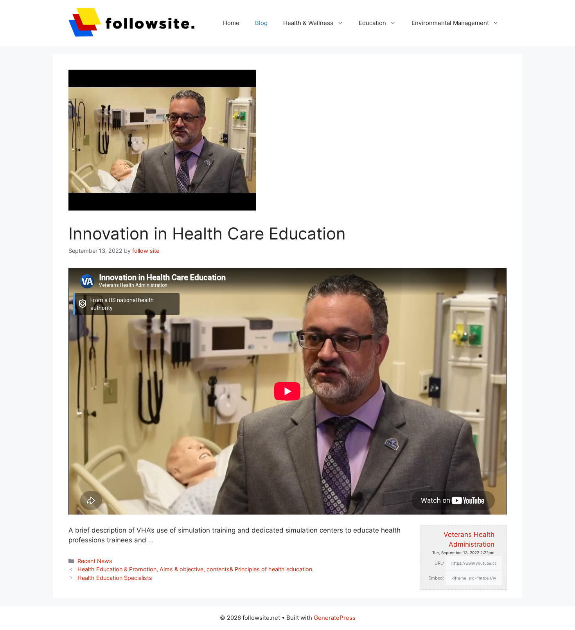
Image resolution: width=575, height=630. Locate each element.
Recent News (94, 561)
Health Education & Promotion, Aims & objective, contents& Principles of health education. (195, 569)
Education (372, 23)
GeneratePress (335, 617)
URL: (439, 563)
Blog (261, 23)
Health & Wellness (308, 23)
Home (231, 23)
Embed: (436, 578)
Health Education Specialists (114, 577)
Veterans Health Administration (469, 540)
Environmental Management (450, 23)
